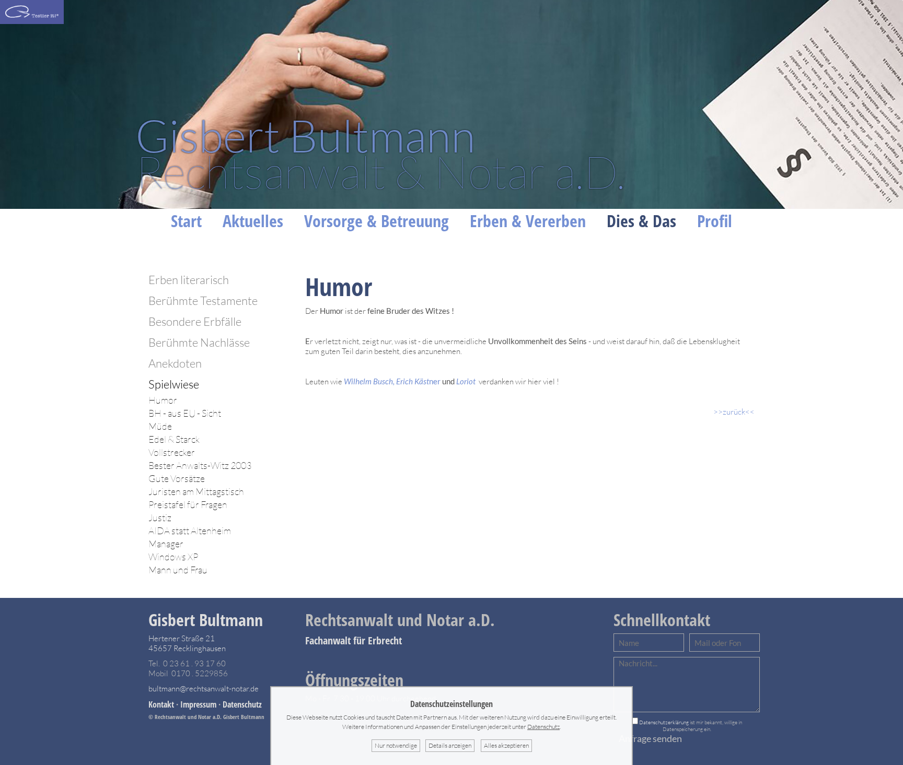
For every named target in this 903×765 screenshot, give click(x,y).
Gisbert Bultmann (205, 619)
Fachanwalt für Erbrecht (353, 640)
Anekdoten (175, 363)
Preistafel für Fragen (187, 504)
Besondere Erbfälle (194, 321)
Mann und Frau (177, 569)
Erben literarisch (188, 280)
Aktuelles (253, 220)
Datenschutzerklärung (664, 722)
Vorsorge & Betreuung (376, 220)
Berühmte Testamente (203, 300)
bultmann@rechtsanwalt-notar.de (203, 688)
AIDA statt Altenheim (189, 530)
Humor (162, 400)
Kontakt (161, 704)
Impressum (198, 704)
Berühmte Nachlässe (199, 342)
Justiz (159, 517)
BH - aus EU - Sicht (184, 413)
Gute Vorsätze (176, 478)
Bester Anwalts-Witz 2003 (199, 465)
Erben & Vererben (528, 220)
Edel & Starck (174, 439)
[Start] (32, 21)
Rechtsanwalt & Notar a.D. (380, 153)
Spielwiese (173, 384)
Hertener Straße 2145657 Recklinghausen (187, 643)
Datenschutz (242, 704)
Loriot (466, 381)
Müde (160, 426)
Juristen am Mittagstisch (196, 491)
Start (186, 220)
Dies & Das (641, 220)
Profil (714, 220)
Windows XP (173, 556)
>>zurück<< (734, 412)
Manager (165, 543)
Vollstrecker (171, 452)
